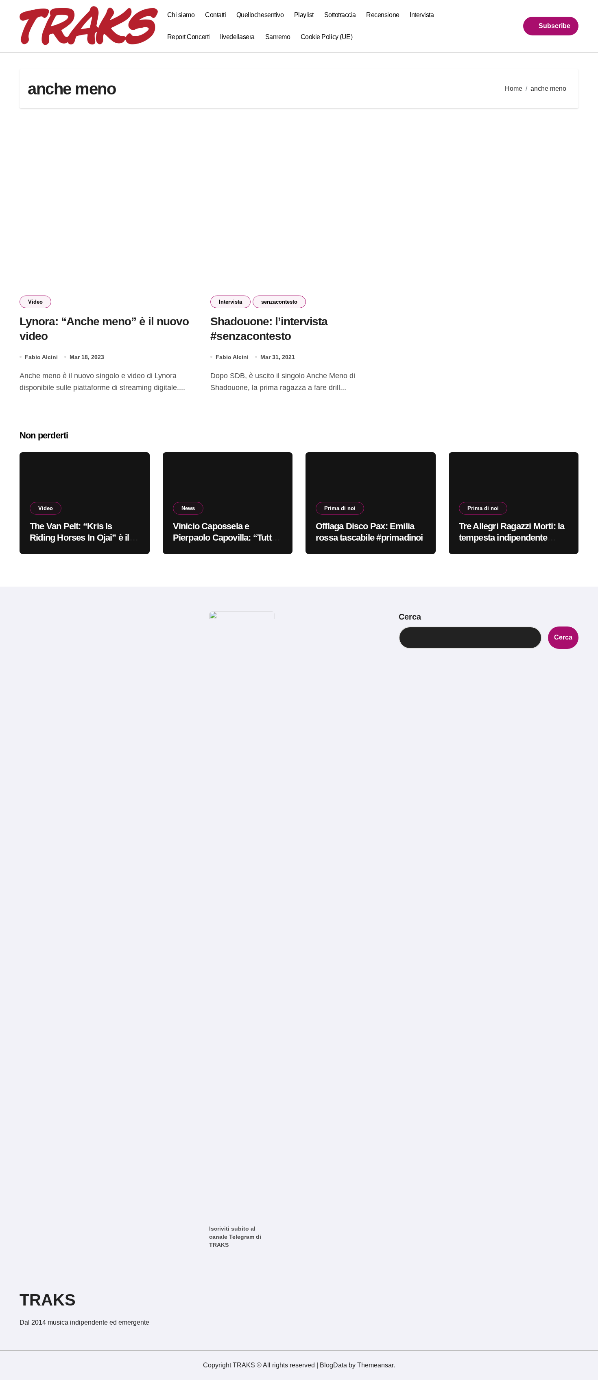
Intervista (422, 14)
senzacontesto (279, 302)
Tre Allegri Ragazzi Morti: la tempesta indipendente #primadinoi (512, 537)
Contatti (215, 14)
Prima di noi (340, 508)
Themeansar (375, 1365)
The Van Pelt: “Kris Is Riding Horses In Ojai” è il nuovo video (79, 537)
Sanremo (277, 36)
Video (35, 302)
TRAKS (48, 1300)
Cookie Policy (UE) (326, 36)
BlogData (333, 1365)
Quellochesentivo (260, 14)
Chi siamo (181, 14)
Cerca (410, 616)
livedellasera (237, 36)
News (188, 508)
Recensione (382, 14)
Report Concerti (188, 36)
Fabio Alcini (41, 357)
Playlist (304, 14)
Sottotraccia (340, 14)
